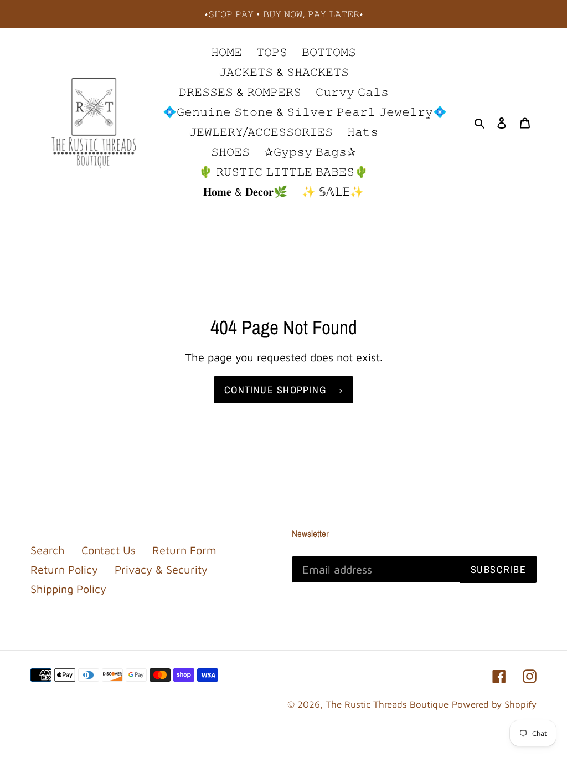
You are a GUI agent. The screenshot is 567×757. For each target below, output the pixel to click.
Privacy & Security (161, 569)
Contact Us (108, 550)
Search (47, 550)
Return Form (184, 550)
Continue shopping (275, 390)
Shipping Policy (68, 588)
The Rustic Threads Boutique (387, 704)
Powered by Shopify (494, 704)
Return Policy (64, 569)
